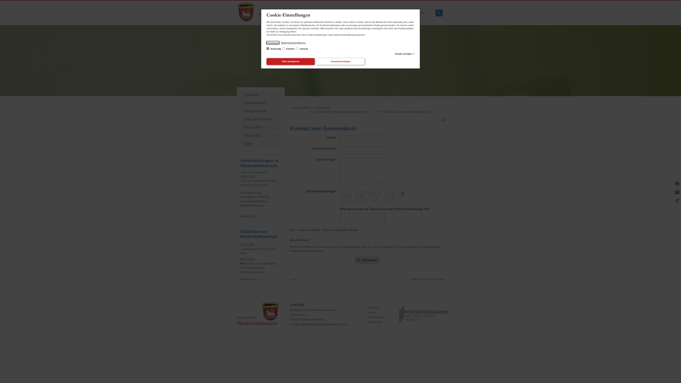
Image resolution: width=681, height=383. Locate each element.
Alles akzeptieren (290, 61)
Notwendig (276, 49)
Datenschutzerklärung (293, 42)
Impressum (273, 42)
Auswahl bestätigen (340, 61)
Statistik (303, 49)
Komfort (290, 49)
